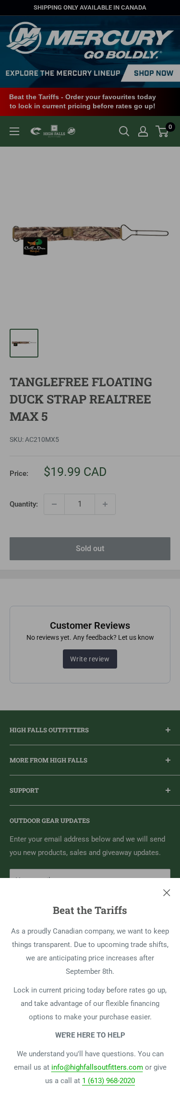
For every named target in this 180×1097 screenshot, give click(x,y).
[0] (162, 131)
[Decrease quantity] (54, 504)
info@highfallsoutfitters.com (97, 1067)
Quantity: (24, 504)
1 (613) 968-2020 (108, 1080)
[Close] (166, 892)
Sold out (90, 548)
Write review (89, 659)
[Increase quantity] (105, 504)
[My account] (143, 131)
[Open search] (124, 131)
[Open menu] (14, 131)
